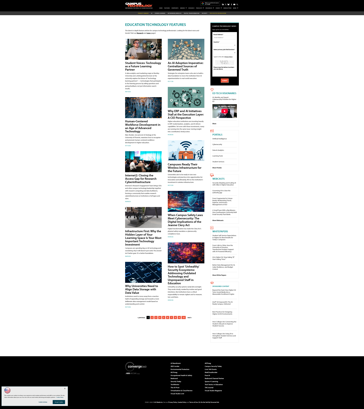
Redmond (174, 378)
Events (218, 8)
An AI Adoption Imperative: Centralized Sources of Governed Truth (185, 66)
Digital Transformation (191, 13)
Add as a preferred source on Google (212, 3)
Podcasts (199, 8)
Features (167, 8)
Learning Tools (217, 156)
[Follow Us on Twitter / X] (225, 4)
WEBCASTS (218, 178)
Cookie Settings (43, 402)
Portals (217, 134)
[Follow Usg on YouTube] (234, 4)
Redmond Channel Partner (214, 378)
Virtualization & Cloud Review (181, 390)
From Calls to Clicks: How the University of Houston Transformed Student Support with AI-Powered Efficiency (223, 248)
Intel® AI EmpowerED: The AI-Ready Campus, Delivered (222, 303)
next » (189, 317)
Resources (209, 8)
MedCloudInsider (211, 372)
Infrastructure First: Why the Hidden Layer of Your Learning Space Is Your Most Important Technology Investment (143, 237)
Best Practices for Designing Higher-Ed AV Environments (222, 313)
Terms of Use (193, 402)
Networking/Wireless (174, 13)
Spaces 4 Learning (211, 381)
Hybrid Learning (160, 13)
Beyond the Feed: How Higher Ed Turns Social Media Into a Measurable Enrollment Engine (224, 292)
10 (184, 317)
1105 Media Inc (158, 402)
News (161, 8)
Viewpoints (174, 8)
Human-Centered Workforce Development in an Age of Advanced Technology (142, 126)
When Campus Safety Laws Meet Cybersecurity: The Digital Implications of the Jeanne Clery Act (185, 220)
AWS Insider (175, 366)
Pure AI (207, 375)
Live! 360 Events (211, 369)
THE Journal (209, 387)
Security (204, 13)
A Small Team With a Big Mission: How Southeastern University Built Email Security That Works (224, 212)
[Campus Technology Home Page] (139, 5)
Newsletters (227, 8)
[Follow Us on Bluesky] (228, 4)
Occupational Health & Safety (181, 375)
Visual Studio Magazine (213, 390)
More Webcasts (218, 220)
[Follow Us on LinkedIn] (223, 4)
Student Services (218, 162)
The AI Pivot (175, 387)
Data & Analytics (218, 150)
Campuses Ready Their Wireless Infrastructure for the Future (184, 167)
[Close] (65, 388)
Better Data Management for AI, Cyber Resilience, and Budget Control (223, 267)
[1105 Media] (136, 383)
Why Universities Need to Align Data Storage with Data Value (141, 289)
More (234, 8)
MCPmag (174, 372)
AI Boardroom (176, 363)
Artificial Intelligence (219, 139)
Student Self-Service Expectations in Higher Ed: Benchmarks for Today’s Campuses (224, 237)
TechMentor (175, 384)
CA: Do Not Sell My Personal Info (208, 402)
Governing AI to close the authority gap (221, 191)
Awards (182, 8)
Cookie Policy (182, 402)
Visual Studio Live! (177, 393)
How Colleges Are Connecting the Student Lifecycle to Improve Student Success (224, 324)
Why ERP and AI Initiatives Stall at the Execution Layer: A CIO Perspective (186, 114)
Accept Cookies (59, 402)
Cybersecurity (217, 144)
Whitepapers (220, 231)
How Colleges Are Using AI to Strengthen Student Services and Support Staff (224, 336)
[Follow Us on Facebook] (231, 4)
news (149, 33)
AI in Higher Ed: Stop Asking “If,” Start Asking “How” (223, 258)
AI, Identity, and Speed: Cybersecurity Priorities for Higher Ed (224, 99)
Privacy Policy (229, 57)
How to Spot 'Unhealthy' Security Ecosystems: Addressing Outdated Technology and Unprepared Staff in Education (183, 275)
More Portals (217, 168)
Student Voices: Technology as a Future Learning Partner (143, 66)
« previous (141, 317)
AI (151, 13)
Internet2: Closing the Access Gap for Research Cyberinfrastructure (141, 178)
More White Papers (219, 275)
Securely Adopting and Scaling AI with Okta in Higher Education (224, 184)
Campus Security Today (213, 366)
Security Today (176, 381)
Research (191, 8)
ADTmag (208, 363)
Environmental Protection (180, 369)
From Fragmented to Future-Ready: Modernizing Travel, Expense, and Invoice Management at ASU (222, 201)
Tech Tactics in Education (214, 384)
